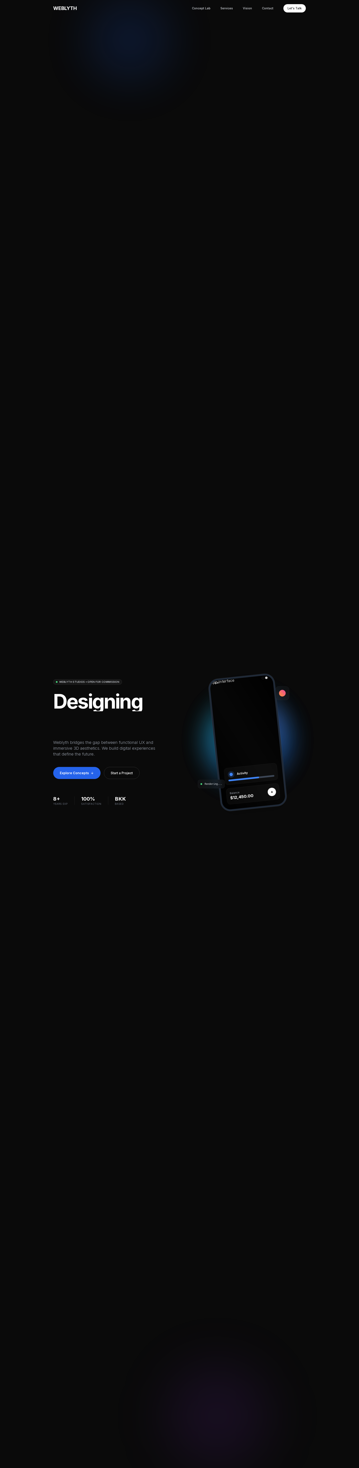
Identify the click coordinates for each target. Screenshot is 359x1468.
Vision (247, 8)
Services (226, 8)
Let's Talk (295, 8)
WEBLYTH (65, 8)
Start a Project (122, 773)
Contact (267, 8)
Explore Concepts (74, 773)
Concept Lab (201, 8)
